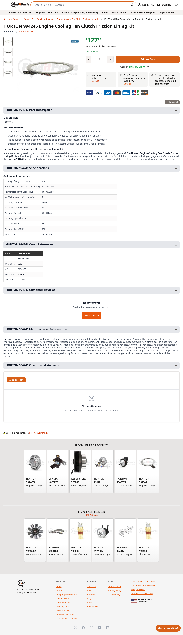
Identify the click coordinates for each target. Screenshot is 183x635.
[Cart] (176, 4)
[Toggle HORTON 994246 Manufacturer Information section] (176, 329)
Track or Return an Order (143, 581)
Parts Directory (63, 610)
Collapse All (172, 102)
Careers (91, 594)
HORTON (8, 122)
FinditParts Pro (63, 602)
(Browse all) (91, 515)
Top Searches (167, 12)
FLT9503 (22, 274)
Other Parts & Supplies (143, 12)
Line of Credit (62, 598)
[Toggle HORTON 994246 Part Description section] (176, 110)
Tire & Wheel (119, 12)
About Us (91, 586)
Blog (89, 590)
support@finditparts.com (143, 585)
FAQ (89, 598)
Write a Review (26, 31)
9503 (20, 263)
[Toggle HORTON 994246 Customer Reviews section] (176, 290)
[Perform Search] (132, 5)
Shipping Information (66, 594)
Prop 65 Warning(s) (38, 432)
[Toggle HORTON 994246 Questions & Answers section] (176, 365)
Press (90, 602)
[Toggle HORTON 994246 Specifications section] (176, 168)
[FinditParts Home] (20, 4)
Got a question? (168, 628)
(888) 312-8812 (138, 589)
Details (95, 80)
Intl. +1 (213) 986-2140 (142, 593)
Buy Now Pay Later (65, 614)
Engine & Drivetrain (47, 12)
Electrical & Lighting (20, 12)
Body (105, 12)
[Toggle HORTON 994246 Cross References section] (176, 245)
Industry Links (63, 606)
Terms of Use (114, 586)
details (127, 83)
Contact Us (92, 606)
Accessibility (114, 594)
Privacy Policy (114, 590)
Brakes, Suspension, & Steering (80, 12)
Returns (60, 590)
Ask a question (16, 379)
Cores (58, 586)
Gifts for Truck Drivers (66, 618)
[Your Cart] (176, 4)
